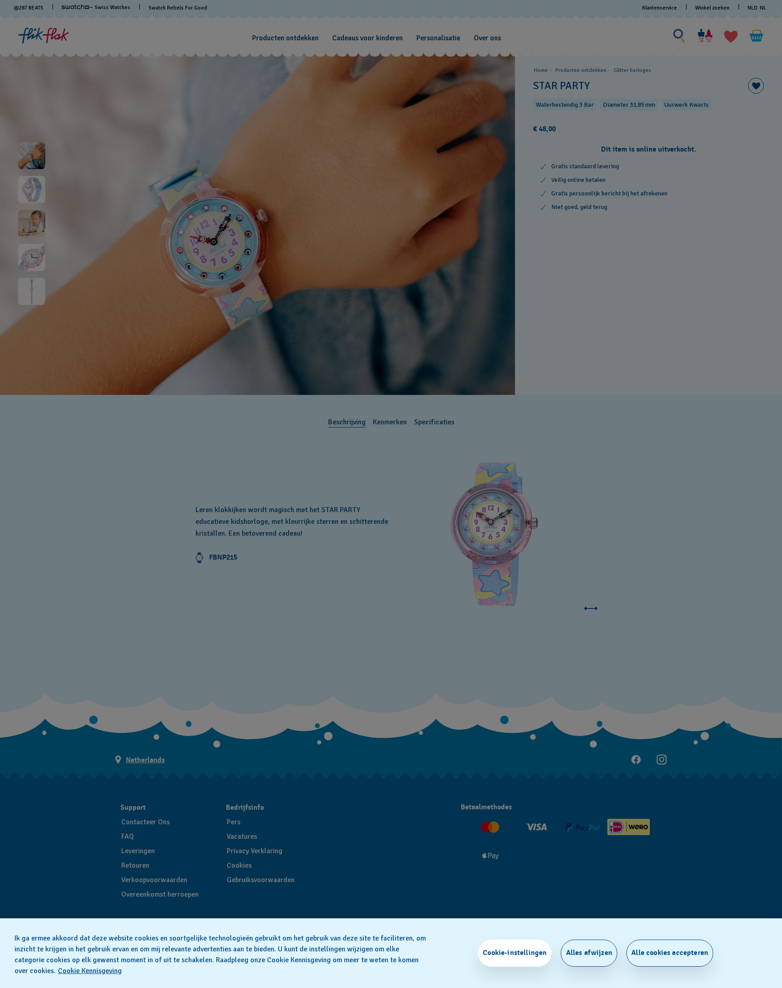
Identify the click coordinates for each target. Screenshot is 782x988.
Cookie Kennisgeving (90, 970)
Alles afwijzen (589, 952)
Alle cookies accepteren (669, 952)
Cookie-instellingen (515, 952)
